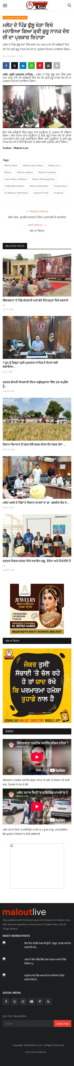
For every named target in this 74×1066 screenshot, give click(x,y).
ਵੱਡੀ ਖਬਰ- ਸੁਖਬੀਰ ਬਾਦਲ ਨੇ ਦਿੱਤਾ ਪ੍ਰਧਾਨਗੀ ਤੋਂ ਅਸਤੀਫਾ (37, 217)
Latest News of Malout (15, 179)
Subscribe (63, 1023)
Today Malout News (14, 185)
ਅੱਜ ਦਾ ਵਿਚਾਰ (37, 230)
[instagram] (23, 1001)
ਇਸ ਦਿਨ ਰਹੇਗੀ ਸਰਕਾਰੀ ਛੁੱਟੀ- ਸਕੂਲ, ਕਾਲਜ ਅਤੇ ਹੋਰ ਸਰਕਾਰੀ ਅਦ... (47, 945)
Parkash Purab (41, 192)
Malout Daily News (39, 185)
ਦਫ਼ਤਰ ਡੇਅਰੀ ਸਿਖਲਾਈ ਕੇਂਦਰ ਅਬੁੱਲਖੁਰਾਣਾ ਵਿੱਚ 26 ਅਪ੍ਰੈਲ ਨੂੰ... (35, 384)
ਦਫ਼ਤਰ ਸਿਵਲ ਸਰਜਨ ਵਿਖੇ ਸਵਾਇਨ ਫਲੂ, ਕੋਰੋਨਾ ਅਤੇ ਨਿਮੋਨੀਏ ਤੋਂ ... (37, 563)
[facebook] (6, 1001)
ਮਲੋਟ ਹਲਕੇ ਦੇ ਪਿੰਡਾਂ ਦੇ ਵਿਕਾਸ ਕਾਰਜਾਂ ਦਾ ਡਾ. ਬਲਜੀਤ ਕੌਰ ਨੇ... (36, 502)
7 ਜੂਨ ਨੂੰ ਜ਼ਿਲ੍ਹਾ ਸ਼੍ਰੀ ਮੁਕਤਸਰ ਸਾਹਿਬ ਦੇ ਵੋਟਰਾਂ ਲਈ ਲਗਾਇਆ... (30, 364)
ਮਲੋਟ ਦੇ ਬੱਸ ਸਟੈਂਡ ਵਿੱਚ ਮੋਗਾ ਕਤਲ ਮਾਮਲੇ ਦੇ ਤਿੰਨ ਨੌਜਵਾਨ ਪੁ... (45, 961)
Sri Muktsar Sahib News (15, 17)
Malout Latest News (33, 165)
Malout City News (47, 172)
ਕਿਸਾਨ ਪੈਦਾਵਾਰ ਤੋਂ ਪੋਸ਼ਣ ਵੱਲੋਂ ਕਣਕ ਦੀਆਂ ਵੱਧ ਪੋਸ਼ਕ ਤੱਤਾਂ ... (34, 444)
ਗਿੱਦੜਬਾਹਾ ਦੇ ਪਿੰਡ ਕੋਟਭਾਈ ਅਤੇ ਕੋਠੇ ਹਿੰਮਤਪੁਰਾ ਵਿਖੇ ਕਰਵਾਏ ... (35, 302)
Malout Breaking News (43, 179)
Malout (7, 172)
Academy (58, 192)
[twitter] (14, 1001)
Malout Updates (25, 172)
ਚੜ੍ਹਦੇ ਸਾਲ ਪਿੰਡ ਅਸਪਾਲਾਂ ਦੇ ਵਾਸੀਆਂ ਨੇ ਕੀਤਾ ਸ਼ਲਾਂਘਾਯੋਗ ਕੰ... (44, 977)
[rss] (48, 1001)
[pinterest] (39, 1001)
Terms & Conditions (35, 1052)
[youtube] (31, 1001)
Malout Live (54, 165)
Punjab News (60, 185)
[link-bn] (37, 609)
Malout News (11, 165)
